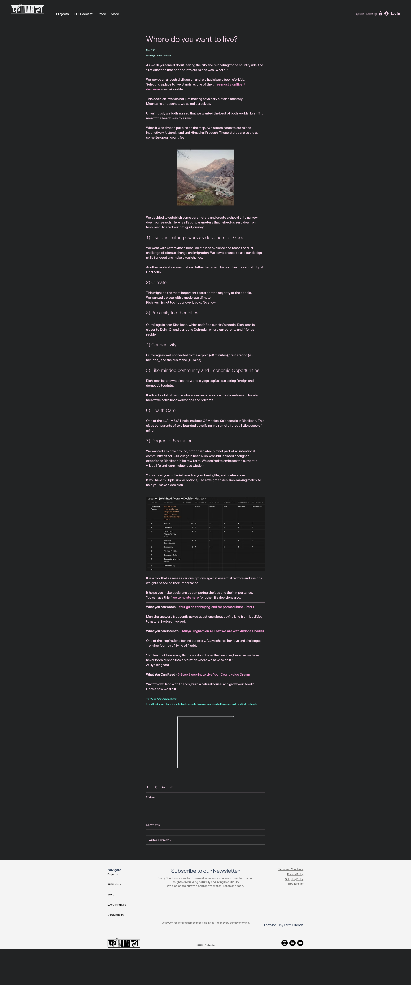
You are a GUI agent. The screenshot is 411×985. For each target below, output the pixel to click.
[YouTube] (300, 943)
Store (111, 894)
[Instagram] (284, 943)
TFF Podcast (115, 884)
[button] (380, 13)
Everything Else (117, 905)
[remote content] (205, 742)
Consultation (116, 915)
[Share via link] (171, 787)
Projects (113, 874)
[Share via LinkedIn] (163, 787)
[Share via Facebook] (147, 787)
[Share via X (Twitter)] (155, 787)
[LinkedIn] (292, 943)
